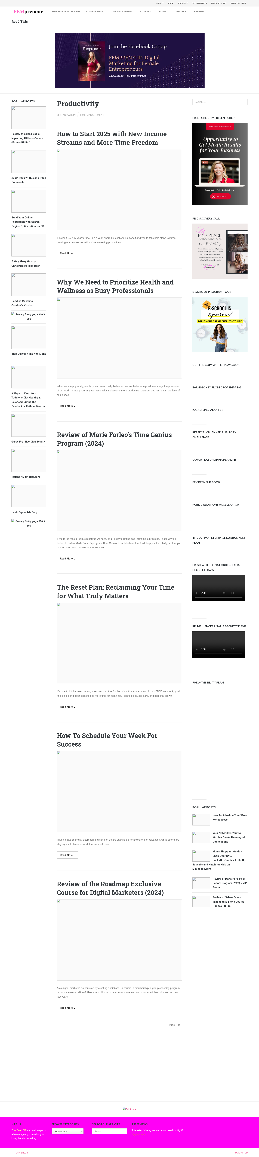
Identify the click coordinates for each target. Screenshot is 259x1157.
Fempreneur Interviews (66, 11)
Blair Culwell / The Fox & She (28, 353)
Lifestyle (180, 11)
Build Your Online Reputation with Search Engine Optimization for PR (27, 222)
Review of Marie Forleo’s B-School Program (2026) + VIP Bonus (230, 883)
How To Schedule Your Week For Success (230, 817)
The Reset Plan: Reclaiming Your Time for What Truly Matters (115, 591)
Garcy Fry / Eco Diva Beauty (28, 441)
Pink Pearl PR (18, 1130)
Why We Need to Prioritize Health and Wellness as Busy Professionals (115, 286)
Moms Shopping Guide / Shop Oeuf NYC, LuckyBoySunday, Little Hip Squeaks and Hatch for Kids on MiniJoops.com (219, 860)
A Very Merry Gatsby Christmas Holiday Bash (25, 263)
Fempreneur (21, 1152)
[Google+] (23, 3)
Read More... (67, 253)
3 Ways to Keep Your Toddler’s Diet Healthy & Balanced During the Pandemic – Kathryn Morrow (28, 399)
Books (162, 11)
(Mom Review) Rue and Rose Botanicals (28, 180)
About (160, 3)
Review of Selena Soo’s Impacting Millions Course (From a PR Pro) (228, 901)
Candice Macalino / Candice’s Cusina (22, 303)
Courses (145, 11)
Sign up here (138, 1134)
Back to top (241, 1152)
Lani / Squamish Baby (24, 512)
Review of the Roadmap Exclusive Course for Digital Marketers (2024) (110, 888)
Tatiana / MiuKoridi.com (25, 476)
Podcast (183, 3)
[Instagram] (42, 3)
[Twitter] (19, 3)
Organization (66, 115)
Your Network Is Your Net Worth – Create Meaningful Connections (229, 837)
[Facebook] (14, 3)
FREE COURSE (238, 3)
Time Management (121, 11)
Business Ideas (94, 11)
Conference (199, 3)
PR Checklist (218, 3)
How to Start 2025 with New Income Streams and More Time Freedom (112, 138)
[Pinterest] (37, 3)
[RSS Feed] (33, 3)
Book (171, 3)
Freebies (199, 11)
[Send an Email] (28, 3)
